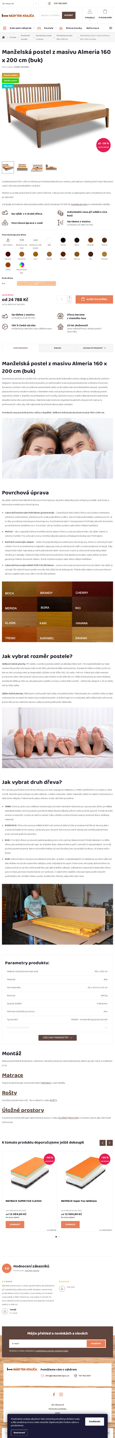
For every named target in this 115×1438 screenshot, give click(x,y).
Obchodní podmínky (57, 1409)
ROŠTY (53, 1100)
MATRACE (46, 1083)
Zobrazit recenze (32, 1270)
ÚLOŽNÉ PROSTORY (68, 1118)
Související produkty (93, 348)
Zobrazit (15, 1224)
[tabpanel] (30, 1191)
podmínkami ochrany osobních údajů (52, 1351)
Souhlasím (94, 1421)
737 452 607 (84, 1375)
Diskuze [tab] (57, 348)
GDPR (57, 1413)
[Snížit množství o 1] (69, 301)
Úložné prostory (23, 1110)
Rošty (9, 1092)
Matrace (12, 1075)
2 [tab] (59, 1237)
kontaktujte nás (79, 204)
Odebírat (96, 1343)
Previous (103, 1143)
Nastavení (19, 1433)
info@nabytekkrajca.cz (57, 1375)
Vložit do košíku (96, 299)
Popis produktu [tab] (20, 348)
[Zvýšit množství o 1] (69, 297)
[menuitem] (19, 28)
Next (110, 1143)
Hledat (68, 15)
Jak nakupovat (8, 3)
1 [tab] (56, 1237)
